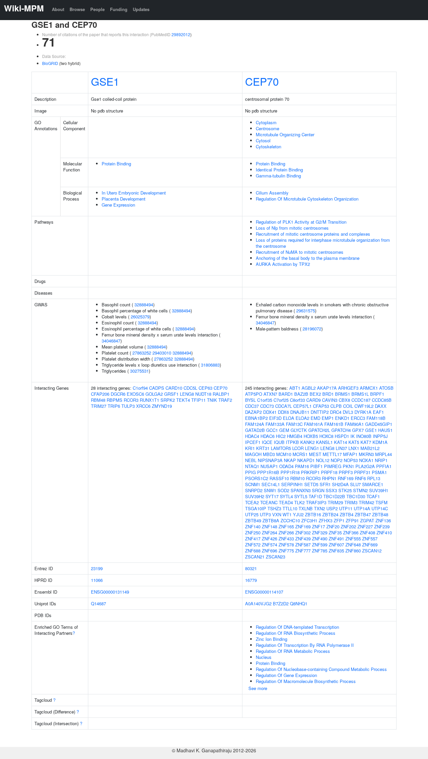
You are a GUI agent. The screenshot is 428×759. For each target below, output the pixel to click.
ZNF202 (348, 526)
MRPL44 (383, 454)
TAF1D (315, 496)
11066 (97, 580)
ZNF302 (303, 532)
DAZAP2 (253, 412)
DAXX (381, 406)
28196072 (312, 328)
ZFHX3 (325, 520)
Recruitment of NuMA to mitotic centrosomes (299, 252)
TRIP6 (114, 406)
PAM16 (302, 466)
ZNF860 (353, 550)
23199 (97, 568)
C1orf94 (140, 388)
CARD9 (313, 400)
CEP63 (205, 388)
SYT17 (272, 496)
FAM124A (254, 424)
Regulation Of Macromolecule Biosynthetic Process (306, 681)
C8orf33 (297, 400)
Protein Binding (116, 163)
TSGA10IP (255, 508)
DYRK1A (362, 412)
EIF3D (275, 418)
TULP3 (128, 406)
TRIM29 (335, 502)
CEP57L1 (302, 406)
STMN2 (360, 490)
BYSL (250, 400)
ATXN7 (270, 394)
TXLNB (306, 508)
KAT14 (340, 442)
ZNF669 (370, 544)
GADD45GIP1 (378, 424)
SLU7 (355, 484)
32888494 (143, 304)
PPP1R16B (268, 472)
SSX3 (331, 490)
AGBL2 (309, 388)
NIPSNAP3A (270, 460)
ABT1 (294, 388)
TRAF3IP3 (316, 502)
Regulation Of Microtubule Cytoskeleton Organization (307, 199)
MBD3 (269, 454)
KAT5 (353, 442)
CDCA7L (283, 406)
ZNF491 (336, 538)
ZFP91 (352, 520)
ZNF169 (303, 526)
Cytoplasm (266, 122)
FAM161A (313, 424)
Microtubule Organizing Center (285, 134)
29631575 (305, 310)
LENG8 (187, 394)
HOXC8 (326, 436)
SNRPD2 (253, 490)
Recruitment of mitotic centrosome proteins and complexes (313, 234)
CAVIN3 (329, 400)
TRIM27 (98, 406)
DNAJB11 (299, 412)
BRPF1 (377, 394)
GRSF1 (171, 394)
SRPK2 (167, 400)
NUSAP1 (269, 466)
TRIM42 (366, 502)
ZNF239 (382, 526)
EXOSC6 (135, 394)
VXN (276, 514)
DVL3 (348, 412)
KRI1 (250, 448)
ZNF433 (286, 538)
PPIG (250, 472)
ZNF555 (353, 538)
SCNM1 (252, 484)
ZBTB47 (363, 514)
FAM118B (376, 418)
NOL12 (322, 460)
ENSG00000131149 (110, 592)
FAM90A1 (354, 424)
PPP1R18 (290, 472)
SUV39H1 (378, 490)
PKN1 (348, 466)
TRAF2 (225, 400)
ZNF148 (269, 526)
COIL (348, 406)
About (58, 9)
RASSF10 (279, 478)
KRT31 (263, 448)
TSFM (382, 502)
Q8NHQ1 (298, 603)
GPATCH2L (319, 430)
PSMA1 (379, 472)
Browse (77, 9)
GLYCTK (299, 430)
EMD (315, 418)
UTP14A (362, 508)
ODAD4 (286, 466)
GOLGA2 (154, 394)
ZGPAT (367, 520)
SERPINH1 (292, 484)
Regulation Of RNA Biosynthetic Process (295, 633)
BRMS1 (342, 394)
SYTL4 (286, 496)
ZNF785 (319, 550)
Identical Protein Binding (279, 169)
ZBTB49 (253, 520)
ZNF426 (269, 538)
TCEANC (269, 502)
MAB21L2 (370, 448)
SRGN (318, 490)
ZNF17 (318, 526)
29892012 (181, 34)
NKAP (290, 460)
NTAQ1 (252, 466)
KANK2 (307, 442)
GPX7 (358, 430)
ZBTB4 (346, 514)
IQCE (267, 442)
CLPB (336, 406)
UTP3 (265, 514)
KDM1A (380, 442)
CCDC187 (360, 400)
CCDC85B (382, 400)
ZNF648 (353, 544)
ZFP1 (339, 520)
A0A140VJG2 (258, 603)
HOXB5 (311, 436)
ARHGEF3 (348, 388)
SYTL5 (300, 496)
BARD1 (286, 394)
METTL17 (332, 454)
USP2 (332, 508)
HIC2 (281, 436)
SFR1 (325, 484)
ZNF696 (269, 550)
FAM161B (333, 424)
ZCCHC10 (290, 520)
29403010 (161, 353)
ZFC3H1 (309, 520)
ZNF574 (269, 544)
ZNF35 (335, 532)
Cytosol (263, 140)
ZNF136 (383, 520)
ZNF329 (319, 532)
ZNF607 (336, 544)
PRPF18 (329, 472)
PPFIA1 (384, 466)
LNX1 (353, 448)
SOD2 (283, 490)
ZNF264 (269, 532)
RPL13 (373, 478)
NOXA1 (366, 460)
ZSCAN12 (372, 550)
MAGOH (253, 454)
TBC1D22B (334, 496)
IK (352, 436)
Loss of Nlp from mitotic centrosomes (292, 228)
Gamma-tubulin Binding (278, 175)
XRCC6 (143, 406)
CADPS (156, 388)
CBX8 (344, 400)
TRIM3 (350, 502)
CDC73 (267, 406)
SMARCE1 (372, 484)
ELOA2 (302, 418)
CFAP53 (321, 406)
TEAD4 (286, 502)
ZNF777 (303, 550)
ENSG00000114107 (264, 592)
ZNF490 (319, 538)
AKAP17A (327, 388)
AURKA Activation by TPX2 (283, 264)
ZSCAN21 (254, 556)
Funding (118, 9)
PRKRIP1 (310, 472)
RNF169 (345, 478)
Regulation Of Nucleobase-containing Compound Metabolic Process (321, 669)
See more (257, 688)
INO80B (363, 436)
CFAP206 (100, 394)
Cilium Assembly (272, 192)
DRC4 (335, 412)
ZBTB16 (313, 514)
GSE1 (105, 81)
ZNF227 (365, 526)
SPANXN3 (301, 490)
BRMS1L (360, 394)
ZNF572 (252, 544)
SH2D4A (340, 484)
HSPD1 (342, 436)
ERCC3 (358, 418)
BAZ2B (301, 394)
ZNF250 (252, 532)
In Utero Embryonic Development (134, 192)
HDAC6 (267, 436)
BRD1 (328, 394)
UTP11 (345, 508)
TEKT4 (183, 400)
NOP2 (336, 460)
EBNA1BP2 (256, 418)
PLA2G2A (365, 466)
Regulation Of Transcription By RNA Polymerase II (305, 645)
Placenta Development (123, 199)
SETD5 (311, 484)
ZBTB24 (330, 514)
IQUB (279, 442)
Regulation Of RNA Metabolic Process (293, 651)
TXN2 (319, 508)
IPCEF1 (252, 442)
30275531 (139, 371)
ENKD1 (342, 418)
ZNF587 (303, 544)
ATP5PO (253, 394)
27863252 (141, 353)
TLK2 (299, 502)
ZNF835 (336, 550)
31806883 (210, 365)
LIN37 (341, 448)
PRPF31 (362, 472)
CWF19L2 (363, 406)
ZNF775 (286, 550)
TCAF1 (373, 496)
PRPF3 (346, 472)
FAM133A (275, 424)
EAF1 (378, 412)
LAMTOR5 (281, 448)
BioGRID (50, 63)
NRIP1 (381, 460)
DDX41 (270, 412)
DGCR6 (118, 394)
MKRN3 (366, 454)
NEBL (250, 460)
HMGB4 (294, 436)
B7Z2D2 (281, 603)
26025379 (140, 316)
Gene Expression (118, 205)
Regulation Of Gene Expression (286, 675)
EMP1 (328, 418)
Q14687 (98, 603)
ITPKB (292, 442)
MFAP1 (350, 454)
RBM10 (297, 478)
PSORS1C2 (256, 478)
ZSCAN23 (275, 556)
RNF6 (360, 478)
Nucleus (264, 657)
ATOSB (386, 388)
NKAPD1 (306, 460)
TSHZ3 (274, 508)
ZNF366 (350, 532)
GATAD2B (255, 430)
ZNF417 (252, 538)
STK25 (345, 490)
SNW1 (270, 490)
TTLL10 (290, 508)
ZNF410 (384, 532)
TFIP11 (198, 400)
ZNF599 (319, 544)
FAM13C (294, 424)
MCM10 (283, 454)
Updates (141, 9)
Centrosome (267, 128)
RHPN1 (329, 478)
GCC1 (272, 430)
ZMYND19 (162, 406)
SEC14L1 (270, 484)
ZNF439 (303, 538)
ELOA (288, 418)
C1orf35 (264, 400)
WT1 (287, 514)
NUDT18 (203, 394)
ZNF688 (252, 550)
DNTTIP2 (320, 412)
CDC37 (252, 406)
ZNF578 (286, 544)
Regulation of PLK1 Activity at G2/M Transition (301, 222)
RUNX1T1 (149, 400)
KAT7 (365, 442)
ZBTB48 (380, 514)
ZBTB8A (270, 520)
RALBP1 (221, 394)
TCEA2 (252, 502)
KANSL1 (324, 442)
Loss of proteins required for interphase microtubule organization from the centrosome (323, 243)
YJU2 (298, 514)
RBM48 (98, 400)
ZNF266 (286, 532)
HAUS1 (385, 430)
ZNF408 (367, 532)
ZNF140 (252, 526)
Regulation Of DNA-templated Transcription (297, 627)
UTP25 (251, 514)
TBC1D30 (355, 496)
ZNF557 (370, 538)
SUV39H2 (254, 496)
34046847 (111, 340)
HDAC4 (252, 436)
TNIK (212, 400)
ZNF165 (286, 526)
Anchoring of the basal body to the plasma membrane (307, 258)
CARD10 (174, 388)
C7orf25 (281, 400)
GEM (284, 430)
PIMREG (332, 466)
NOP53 (351, 460)
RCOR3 (131, 400)
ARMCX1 (369, 388)
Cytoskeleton (268, 146)
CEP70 (262, 81)
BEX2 (315, 394)
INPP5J (380, 436)
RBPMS (114, 400)
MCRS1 (300, 454)
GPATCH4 (341, 430)
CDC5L (190, 388)
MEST (315, 454)
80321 (251, 568)
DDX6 (283, 412)
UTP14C (379, 508)
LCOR (298, 448)
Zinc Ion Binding (271, 639)
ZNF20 (332, 526)
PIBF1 (316, 466)
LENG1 (312, 448)
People (97, 9)
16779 (251, 580)
